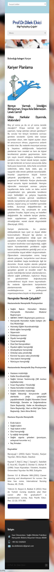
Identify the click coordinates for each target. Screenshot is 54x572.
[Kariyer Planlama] (25, 100)
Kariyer (28, 58)
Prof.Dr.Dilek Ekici (27, 22)
